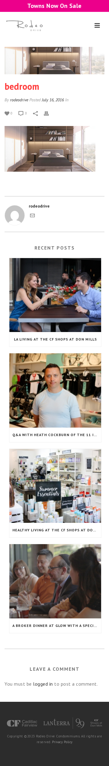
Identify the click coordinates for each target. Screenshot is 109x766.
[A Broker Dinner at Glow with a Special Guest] (55, 581)
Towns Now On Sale (54, 6)
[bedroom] (54, 60)
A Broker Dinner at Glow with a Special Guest (56, 625)
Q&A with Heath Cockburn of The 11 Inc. (56, 434)
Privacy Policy (62, 742)
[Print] (49, 113)
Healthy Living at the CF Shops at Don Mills (56, 530)
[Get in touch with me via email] (32, 216)
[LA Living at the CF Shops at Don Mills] (55, 295)
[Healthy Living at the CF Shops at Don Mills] (55, 486)
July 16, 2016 (53, 100)
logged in (43, 684)
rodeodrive (19, 100)
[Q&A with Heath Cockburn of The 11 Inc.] (55, 390)
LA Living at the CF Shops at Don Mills (55, 339)
